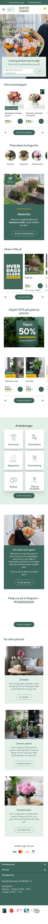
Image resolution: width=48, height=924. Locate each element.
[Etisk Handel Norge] (33, 911)
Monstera (30, 381)
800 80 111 (27, 881)
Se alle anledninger (24, 496)
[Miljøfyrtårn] (26, 911)
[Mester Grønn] (24, 9)
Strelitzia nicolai (11, 381)
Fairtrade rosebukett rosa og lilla (34, 114)
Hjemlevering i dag (16, 2)
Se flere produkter (24, 400)
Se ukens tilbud (24, 297)
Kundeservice (8, 864)
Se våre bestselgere (24, 132)
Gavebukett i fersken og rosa (13, 114)
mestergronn (25, 601)
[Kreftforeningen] (19, 911)
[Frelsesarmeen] (12, 911)
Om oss (5, 869)
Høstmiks (28, 278)
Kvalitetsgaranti (35, 2)
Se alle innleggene (24, 624)
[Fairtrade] (5, 911)
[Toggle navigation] (3, 9)
